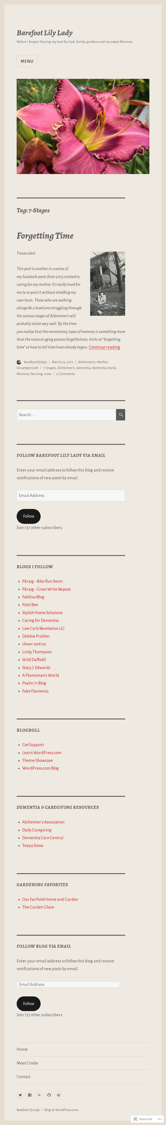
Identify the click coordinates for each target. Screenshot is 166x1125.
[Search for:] (66, 414)
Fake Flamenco (35, 691)
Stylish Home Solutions (42, 612)
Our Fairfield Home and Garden (50, 899)
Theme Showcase (37, 760)
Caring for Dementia (40, 620)
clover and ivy (34, 644)
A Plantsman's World (40, 675)
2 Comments (65, 374)
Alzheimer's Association (43, 822)
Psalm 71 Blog (34, 683)
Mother (102, 362)
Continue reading (104, 347)
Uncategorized (27, 368)
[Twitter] (20, 1095)
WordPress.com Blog (40, 768)
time (47, 374)
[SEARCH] (120, 414)
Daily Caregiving (37, 830)
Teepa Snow (32, 845)
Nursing (37, 374)
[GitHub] (49, 1095)
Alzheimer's (86, 362)
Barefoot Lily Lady (45, 32)
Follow (28, 516)
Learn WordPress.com (41, 752)
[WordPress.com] (58, 1095)
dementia (83, 368)
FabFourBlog (33, 597)
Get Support (33, 744)
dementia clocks (104, 368)
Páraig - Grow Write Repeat (46, 589)
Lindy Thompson (37, 652)
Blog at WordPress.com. (61, 1110)
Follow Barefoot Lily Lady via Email (61, 455)
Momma (23, 374)
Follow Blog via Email (44, 946)
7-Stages (49, 368)
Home (22, 1049)
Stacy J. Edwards (36, 667)
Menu (27, 61)
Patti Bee (30, 604)
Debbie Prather (36, 636)
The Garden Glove (38, 907)
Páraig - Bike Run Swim (42, 581)
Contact (23, 1076)
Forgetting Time (45, 235)
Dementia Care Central (42, 838)
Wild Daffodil (34, 659)
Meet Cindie (27, 1063)
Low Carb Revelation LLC (43, 628)
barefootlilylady (35, 362)
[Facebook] (30, 1095)
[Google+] (39, 1095)
